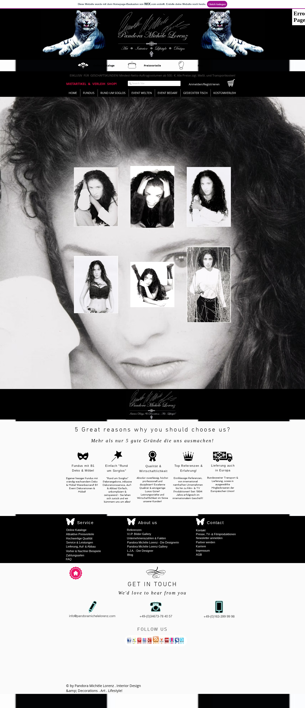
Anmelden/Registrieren (204, 84)
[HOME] (75, 573)
